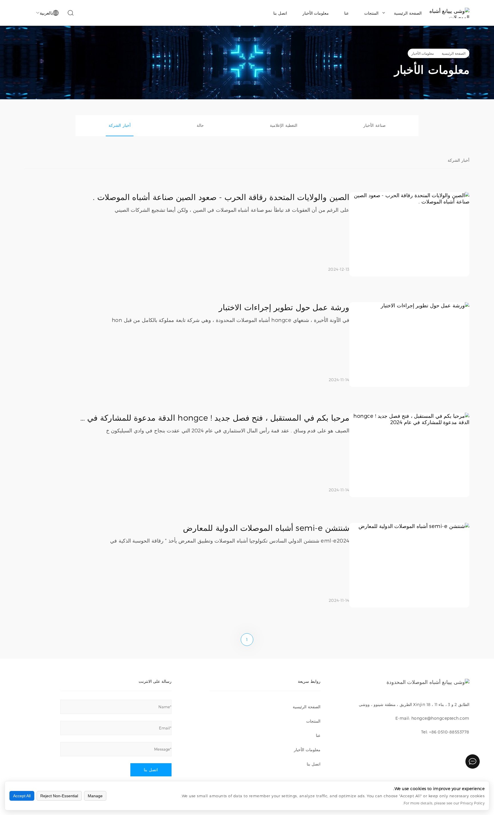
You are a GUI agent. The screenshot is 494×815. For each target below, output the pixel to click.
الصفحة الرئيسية (408, 13)
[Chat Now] (472, 761)
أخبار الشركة (120, 125)
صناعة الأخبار (374, 125)
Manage (95, 796)
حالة (200, 125)
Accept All (22, 796)
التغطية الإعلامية (283, 125)
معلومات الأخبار (315, 13)
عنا (346, 13)
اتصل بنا (280, 13)
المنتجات (371, 13)
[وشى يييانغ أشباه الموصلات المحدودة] (449, 13)
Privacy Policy (472, 803)
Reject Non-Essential (59, 796)
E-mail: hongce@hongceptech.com (432, 718)
